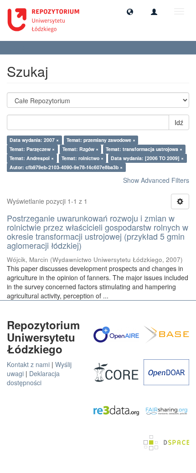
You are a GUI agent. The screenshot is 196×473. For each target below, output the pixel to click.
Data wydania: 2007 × (34, 139)
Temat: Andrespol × (32, 158)
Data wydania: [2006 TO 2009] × (147, 158)
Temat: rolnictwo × (82, 158)
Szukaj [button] (23, 47)
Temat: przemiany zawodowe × (101, 139)
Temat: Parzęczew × (32, 149)
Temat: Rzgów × (80, 149)
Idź (179, 122)
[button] (130, 11)
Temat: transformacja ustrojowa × (144, 149)
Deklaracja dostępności (33, 378)
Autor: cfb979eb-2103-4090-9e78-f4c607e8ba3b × (66, 167)
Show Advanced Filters (156, 180)
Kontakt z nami (28, 364)
